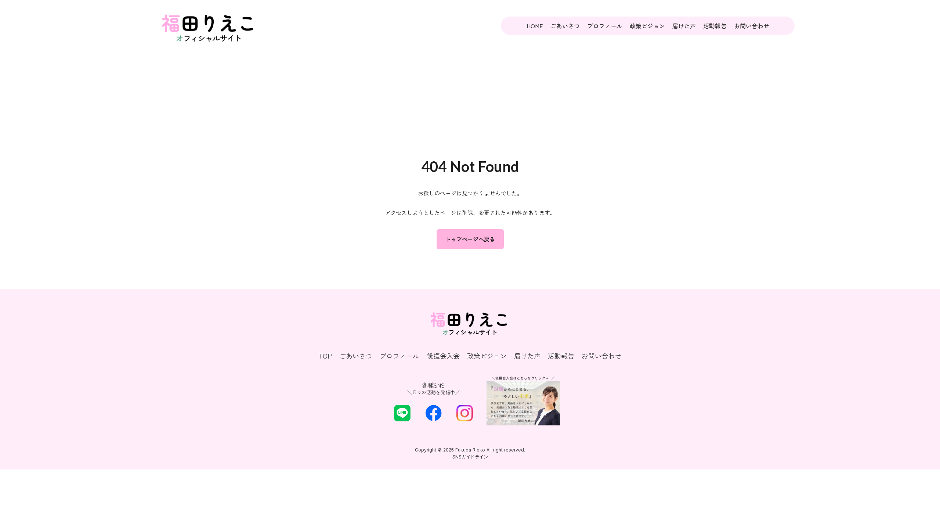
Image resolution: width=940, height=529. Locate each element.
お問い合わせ (751, 26)
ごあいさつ (565, 26)
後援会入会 (443, 355)
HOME (535, 26)
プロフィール (604, 26)
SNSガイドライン (470, 457)
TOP (325, 355)
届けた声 (684, 26)
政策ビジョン (647, 26)
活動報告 (715, 26)
